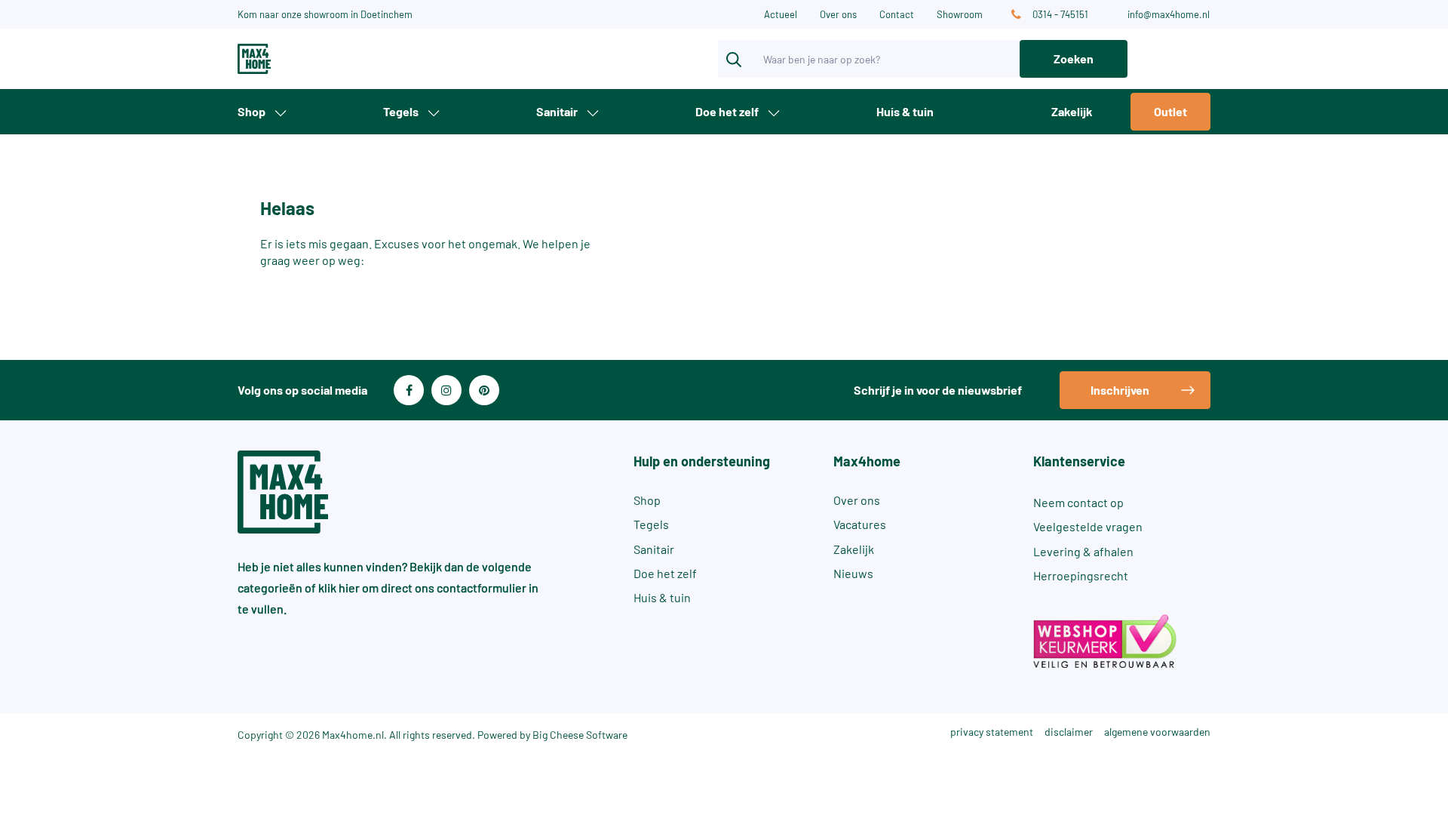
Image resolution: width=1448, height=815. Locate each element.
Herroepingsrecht (1080, 575)
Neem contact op (1078, 502)
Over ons (838, 14)
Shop (251, 111)
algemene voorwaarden (1157, 731)
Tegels (401, 111)
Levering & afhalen (1083, 551)
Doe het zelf (727, 111)
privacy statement (991, 731)
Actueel (780, 14)
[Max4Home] (309, 59)
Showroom (960, 14)
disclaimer (1069, 731)
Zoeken (1074, 58)
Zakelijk (1072, 111)
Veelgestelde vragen (1088, 526)
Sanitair (557, 111)
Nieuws (853, 573)
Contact (896, 14)
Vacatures (859, 524)
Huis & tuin (905, 111)
